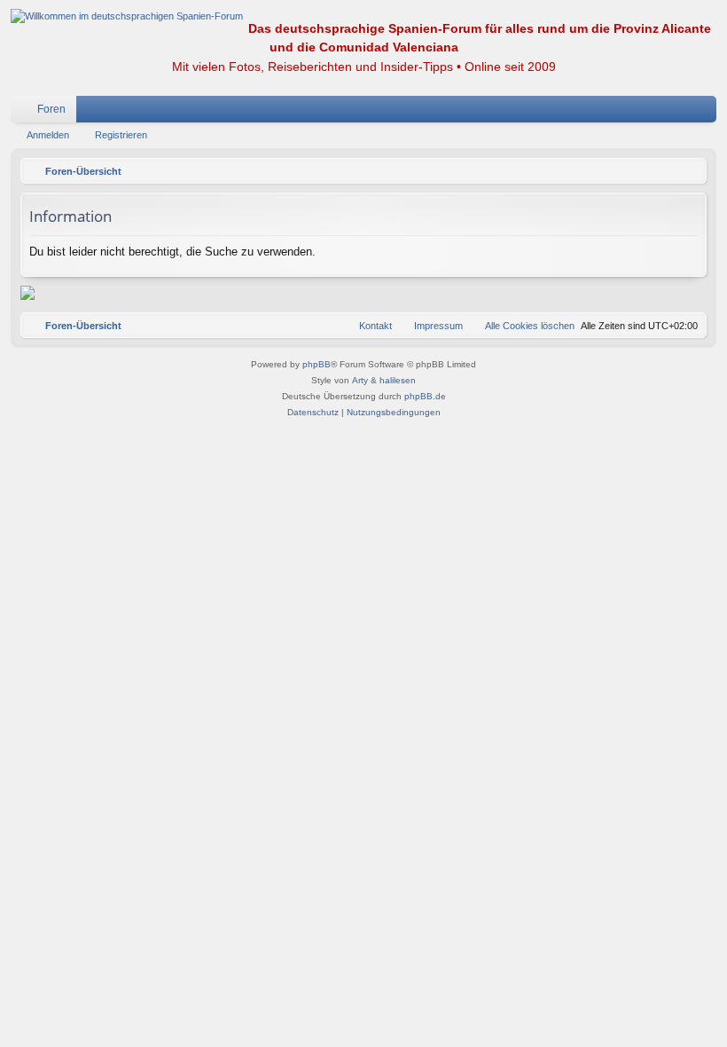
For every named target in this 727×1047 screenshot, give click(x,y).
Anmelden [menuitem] (680, 112)
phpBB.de (425, 396)
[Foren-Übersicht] (127, 16)
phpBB (316, 364)
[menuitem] (650, 109)
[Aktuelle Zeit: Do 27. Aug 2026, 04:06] (689, 171)
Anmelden (48, 135)
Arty (360, 380)
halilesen (397, 380)
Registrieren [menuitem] (706, 112)
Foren (51, 109)
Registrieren (121, 135)
